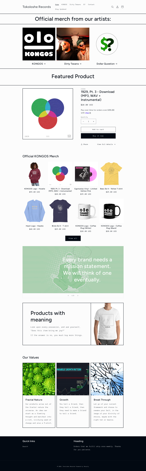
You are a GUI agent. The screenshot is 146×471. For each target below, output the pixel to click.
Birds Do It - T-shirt (60, 226)
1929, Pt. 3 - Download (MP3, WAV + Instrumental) (60, 190)
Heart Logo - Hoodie (34, 226)
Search (25, 446)
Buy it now (98, 136)
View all (73, 238)
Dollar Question (106, 63)
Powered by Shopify (82, 466)
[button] (112, 6)
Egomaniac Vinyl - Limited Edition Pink (85, 190)
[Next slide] (77, 295)
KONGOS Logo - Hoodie (34, 189)
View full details (105, 144)
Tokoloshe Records (69, 466)
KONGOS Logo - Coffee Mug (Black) (111, 227)
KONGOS (37, 63)
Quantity (84, 117)
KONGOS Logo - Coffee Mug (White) (85, 227)
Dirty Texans (71, 63)
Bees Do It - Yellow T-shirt (111, 189)
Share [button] (85, 144)
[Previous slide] (68, 295)
